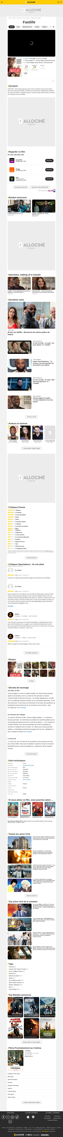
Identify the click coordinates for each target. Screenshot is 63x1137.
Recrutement (19, 1127)
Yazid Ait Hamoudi (50, 441)
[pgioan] (10, 615)
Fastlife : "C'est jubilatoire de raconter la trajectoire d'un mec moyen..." (19, 291)
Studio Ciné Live (20, 541)
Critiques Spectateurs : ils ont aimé (26, 564)
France (24, 763)
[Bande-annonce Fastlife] (15, 67)
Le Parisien (18, 512)
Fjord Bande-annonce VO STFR (47, 1015)
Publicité (25, 1127)
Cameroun (12, 966)
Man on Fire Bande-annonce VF (15, 1015)
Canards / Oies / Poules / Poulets (18, 969)
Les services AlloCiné (38, 1129)
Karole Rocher (39, 62)
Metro (17, 528)
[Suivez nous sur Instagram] (13, 1117)
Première (17, 539)
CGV (33, 1127)
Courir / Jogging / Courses (17, 971)
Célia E (17, 635)
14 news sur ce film (31, 416)
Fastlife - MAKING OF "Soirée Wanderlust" (40, 214)
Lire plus (10, 606)
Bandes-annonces (18, 197)
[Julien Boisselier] (37, 433)
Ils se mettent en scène (16, 980)
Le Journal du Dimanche (22, 537)
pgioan (17, 614)
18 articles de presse (31, 557)
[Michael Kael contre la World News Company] (25, 809)
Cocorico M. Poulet (50, 817)
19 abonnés (18, 637)
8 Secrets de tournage (31, 754)
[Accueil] (30, 2)
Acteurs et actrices (18, 423)
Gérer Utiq (46, 1129)
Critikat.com (18, 532)
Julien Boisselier (48, 62)
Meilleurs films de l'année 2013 (31, 821)
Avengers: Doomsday (13, 1085)
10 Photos (31, 681)
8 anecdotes (26, 777)
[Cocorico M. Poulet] (50, 809)
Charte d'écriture (28, 1129)
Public (17, 517)
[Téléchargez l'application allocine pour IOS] (29, 1116)
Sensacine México (53, 1120)
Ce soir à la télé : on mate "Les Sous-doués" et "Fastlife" (43, 344)
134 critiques (25, 616)
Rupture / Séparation (15, 984)
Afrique (12, 978)
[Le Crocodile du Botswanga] (13, 809)
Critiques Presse (17, 507)
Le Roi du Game (12, 1091)
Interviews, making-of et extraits (25, 274)
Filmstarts (47, 1116)
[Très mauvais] (11, 548)
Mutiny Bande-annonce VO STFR (31, 1015)
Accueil (10, 17)
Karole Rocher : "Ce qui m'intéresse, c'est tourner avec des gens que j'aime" (43, 291)
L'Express (18, 510)
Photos (12, 659)
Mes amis (42, 65)
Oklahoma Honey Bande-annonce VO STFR (47, 1037)
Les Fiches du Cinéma (21, 526)
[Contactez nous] (10, 1122)
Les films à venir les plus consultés (31, 1102)
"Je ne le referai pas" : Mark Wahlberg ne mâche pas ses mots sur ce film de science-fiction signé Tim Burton (44, 920)
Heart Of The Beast (12, 1079)
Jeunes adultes (14, 989)
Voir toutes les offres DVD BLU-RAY (40, 187)
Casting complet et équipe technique (31, 448)
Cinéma (14, 17)
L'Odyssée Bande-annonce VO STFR (31, 1037)
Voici (16, 544)
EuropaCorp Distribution (28, 765)
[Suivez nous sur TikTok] (17, 1117)
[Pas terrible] (11, 532)
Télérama (17, 530)
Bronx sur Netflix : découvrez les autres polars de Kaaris (29, 333)
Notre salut (10, 1076)
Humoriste (12, 973)
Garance (10, 1088)
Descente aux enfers (15, 975)
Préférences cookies (50, 1127)
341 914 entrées (26, 779)
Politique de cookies (40, 1127)
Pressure (10, 1082)
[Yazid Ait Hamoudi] (50, 433)
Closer (17, 519)
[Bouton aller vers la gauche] (51, 27)
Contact (3, 1127)
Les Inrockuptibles (20, 514)
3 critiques (24, 637)
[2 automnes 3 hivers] (37, 809)
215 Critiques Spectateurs (31, 652)
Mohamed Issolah (50, 60)
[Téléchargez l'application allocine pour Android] (34, 1116)
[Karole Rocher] (25, 433)
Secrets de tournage (19, 687)
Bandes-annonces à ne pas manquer (31, 1042)
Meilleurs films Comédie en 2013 (16, 822)
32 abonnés (18, 616)
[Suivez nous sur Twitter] (8, 1117)
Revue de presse (50, 551)
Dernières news (16, 300)
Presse (26, 65)
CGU (30, 1127)
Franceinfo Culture (20, 521)
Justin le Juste (11, 1097)
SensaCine (57, 1116)
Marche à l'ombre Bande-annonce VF (15, 1037)
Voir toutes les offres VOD (21, 187)
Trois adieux (11, 1094)
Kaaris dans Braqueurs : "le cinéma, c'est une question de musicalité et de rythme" (43, 363)
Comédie (44, 58)
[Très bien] (11, 510)
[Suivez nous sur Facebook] (4, 1117)
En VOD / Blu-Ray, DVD (16, 155)
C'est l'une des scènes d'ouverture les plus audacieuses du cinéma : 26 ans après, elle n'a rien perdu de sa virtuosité (44, 838)
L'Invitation (28, 1050)
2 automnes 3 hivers (38, 817)
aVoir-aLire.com (19, 546)
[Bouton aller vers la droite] (53, 27)
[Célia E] (10, 636)
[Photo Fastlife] (15, 669)
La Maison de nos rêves (14, 1073)
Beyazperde (47, 1118)
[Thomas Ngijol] (13, 433)
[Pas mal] (11, 519)
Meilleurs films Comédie (46, 821)
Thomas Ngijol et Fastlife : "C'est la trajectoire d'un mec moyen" (43, 400)
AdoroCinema (57, 1118)
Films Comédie (26, 17)
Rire (11, 987)
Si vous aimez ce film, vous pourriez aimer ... (31, 800)
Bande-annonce (29, 1056)
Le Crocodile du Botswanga (16, 817)
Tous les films (19, 17)
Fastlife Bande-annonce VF (15, 213)
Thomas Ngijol (29, 60)
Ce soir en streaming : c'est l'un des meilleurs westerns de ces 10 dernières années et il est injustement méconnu (42, 852)
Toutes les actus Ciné (31, 895)
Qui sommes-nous (11, 1127)
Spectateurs (34, 65)
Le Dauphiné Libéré (20, 548)
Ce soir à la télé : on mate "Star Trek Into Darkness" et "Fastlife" (44, 381)
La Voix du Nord (19, 534)
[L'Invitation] (15, 1060)
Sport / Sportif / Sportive (16, 982)
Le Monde (18, 524)
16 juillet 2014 (27, 58)
